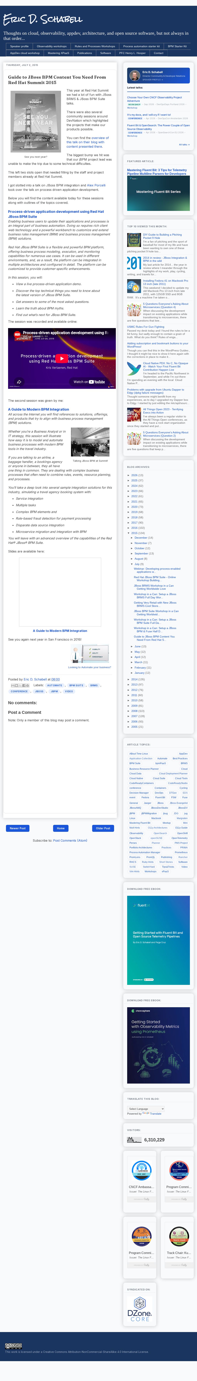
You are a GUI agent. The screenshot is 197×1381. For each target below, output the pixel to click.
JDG (176, 813)
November (141, 543)
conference (19, 691)
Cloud (184, 769)
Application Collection (140, 758)
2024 (134, 485)
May (138, 651)
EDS (185, 793)
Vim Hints (134, 871)
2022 (134, 496)
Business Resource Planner (144, 769)
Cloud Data (135, 773)
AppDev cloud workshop (25, 53)
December (141, 537)
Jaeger (147, 803)
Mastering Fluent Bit (139, 823)
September (142, 553)
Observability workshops (52, 46)
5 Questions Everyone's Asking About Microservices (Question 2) (165, 434)
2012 (134, 689)
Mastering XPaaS (58, 53)
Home (61, 828)
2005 (134, 726)
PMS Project (181, 843)
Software (105, 53)
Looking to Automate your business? (89, 667)
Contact (158, 53)
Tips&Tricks (168, 867)
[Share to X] (20, 685)
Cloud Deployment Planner (173, 773)
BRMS (94, 685)
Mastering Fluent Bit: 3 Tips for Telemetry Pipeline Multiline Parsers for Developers (157, 171)
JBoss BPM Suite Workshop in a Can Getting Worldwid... (156, 613)
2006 (134, 721)
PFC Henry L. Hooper (132, 53)
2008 (134, 710)
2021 (134, 501)
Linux (132, 818)
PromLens (134, 857)
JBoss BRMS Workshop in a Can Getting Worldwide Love (154, 587)
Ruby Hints (148, 862)
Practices (166, 847)
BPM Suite (76, 685)
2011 (134, 695)
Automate (54, 685)
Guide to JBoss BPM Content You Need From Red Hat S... (154, 638)
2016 (134, 527)
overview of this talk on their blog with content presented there (88, 142)
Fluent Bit (160, 797)
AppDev (183, 753)
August (139, 558)
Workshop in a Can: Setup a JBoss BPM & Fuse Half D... (155, 630)
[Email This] (13, 685)
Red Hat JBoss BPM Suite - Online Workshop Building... (155, 579)
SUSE (132, 867)
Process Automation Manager (144, 852)
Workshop (132, 108)
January (140, 672)
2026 (134, 475)
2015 (134, 533)
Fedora (145, 797)
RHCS (132, 862)
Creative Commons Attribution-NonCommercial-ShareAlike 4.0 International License (95, 1351)
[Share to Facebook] (24, 685)
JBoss (39, 691)
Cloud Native (136, 778)
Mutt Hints (134, 827)
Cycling (184, 788)
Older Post (103, 828)
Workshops (150, 871)
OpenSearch (160, 833)
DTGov (173, 793)
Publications (84, 53)
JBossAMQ (135, 808)
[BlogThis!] (16, 685)
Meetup (167, 823)
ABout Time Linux (138, 753)
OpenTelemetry (180, 838)
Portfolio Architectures (140, 847)
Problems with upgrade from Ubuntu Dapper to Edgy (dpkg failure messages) (155, 391)
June (138, 646)
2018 (134, 517)
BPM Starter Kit (177, 46)
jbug (165, 813)
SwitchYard (149, 867)
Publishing (166, 857)
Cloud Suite (159, 778)
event (132, 797)
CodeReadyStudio (178, 783)
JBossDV (183, 808)
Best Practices (180, 758)
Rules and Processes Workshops (95, 46)
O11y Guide (181, 827)
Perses (133, 843)
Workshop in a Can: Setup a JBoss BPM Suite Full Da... (155, 621)
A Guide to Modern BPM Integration (38, 409)
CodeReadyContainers (141, 783)
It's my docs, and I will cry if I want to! (149, 114)
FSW (173, 797)
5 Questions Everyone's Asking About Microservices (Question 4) (165, 305)
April (138, 657)
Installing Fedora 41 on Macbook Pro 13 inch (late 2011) (165, 282)
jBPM (54, 691)
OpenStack (135, 838)
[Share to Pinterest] (27, 685)
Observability (136, 833)
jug (186, 813)
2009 (134, 705)
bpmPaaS (160, 763)
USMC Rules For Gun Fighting (145, 326)
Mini (185, 823)
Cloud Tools (181, 778)
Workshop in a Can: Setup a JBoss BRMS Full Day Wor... (155, 596)
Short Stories (166, 862)
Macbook (156, 818)
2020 (134, 506)
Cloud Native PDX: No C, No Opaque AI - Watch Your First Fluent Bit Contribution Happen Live (165, 366)
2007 (134, 716)
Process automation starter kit (141, 46)
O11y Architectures (157, 827)
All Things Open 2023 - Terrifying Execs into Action (163, 411)
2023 (134, 491)
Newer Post (18, 828)
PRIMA (184, 847)
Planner (156, 843)
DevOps (159, 793)
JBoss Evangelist (179, 803)
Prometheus (181, 852)
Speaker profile (19, 46)
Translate (155, 1113)
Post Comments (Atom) (70, 840)
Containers (160, 788)
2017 (134, 522)
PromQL (150, 857)
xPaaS (165, 871)
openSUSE (156, 838)
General (133, 803)
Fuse (185, 797)
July (137, 564)
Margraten (182, 818)
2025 (134, 480)
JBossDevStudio (159, 808)
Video (69, 691)
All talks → (184, 144)
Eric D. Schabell (43, 19)
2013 (134, 684)
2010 (134, 700)
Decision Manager (139, 793)
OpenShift (182, 833)
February (141, 667)
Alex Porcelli (96, 185)
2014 (134, 679)
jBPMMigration (149, 813)
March (139, 662)
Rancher (183, 857)
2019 (134, 512)
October (140, 548)
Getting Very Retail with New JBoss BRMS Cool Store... (155, 604)
